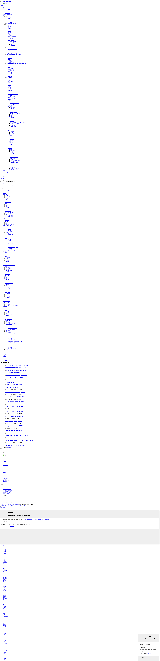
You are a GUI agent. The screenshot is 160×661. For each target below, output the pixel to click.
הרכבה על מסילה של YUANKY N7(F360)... (16, 367)
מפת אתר (7, 504)
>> (7, 447)
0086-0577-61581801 (7, 490)
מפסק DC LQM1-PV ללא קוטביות (14, 430)
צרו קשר (2, 178)
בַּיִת (3, 183)
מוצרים (4, 184)
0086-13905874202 (7, 489)
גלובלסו (17, 504)
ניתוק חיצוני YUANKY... (11, 382)
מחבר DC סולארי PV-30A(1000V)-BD (15, 445)
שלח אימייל (2, 507)
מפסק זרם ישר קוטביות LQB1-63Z (14, 421)
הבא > (9, 447)
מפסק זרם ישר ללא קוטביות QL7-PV (14, 426)
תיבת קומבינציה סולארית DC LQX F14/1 (15, 411)
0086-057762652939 (7, 493)
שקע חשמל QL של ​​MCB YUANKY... (15, 377)
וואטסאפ (2, 508)
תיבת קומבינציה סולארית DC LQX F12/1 (15, 406)
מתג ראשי (16, 505)
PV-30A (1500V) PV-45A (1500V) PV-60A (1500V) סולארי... (21, 440)
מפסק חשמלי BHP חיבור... (12, 387)
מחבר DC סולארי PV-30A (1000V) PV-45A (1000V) (18, 435)
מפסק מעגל (20, 505)
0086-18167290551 (7, 491)
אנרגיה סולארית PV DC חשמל (9, 185)
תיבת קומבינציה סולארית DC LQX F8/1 (15, 401)
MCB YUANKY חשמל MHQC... (14, 372)
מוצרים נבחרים (13, 504)
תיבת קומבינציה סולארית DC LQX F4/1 (15, 392)
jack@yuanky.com (7, 1)
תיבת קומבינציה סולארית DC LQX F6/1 (15, 396)
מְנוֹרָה (24, 505)
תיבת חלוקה (8, 505)
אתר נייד (3, 504)
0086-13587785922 (7, 492)
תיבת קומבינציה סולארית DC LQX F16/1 (15, 416)
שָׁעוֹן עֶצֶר (4, 505)
